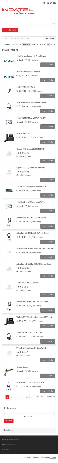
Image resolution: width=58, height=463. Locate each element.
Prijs (41, 44)
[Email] (54, 3)
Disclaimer (6, 450)
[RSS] (51, 3)
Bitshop (53, 458)
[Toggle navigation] (53, 21)
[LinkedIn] (48, 3)
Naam (34, 44)
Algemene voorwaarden (11, 439)
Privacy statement (9, 445)
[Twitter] (44, 3)
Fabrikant (15, 44)
